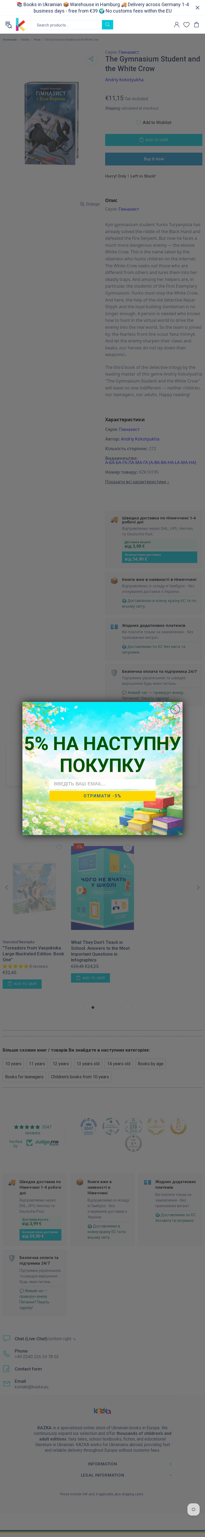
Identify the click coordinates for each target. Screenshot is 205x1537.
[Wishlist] (186, 25)
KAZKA (20, 24)
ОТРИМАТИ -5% (102, 795)
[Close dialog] (175, 709)
